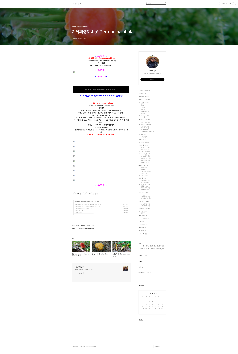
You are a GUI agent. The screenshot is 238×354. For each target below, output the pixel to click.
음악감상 (142, 140)
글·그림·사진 (143, 145)
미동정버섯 (144, 129)
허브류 (143, 113)
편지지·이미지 (145, 189)
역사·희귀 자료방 (146, 199)
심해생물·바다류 (146, 171)
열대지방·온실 (145, 111)
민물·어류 (144, 169)
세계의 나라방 (145, 162)
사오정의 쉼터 (76, 4)
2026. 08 (152, 293)
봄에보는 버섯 (145, 122)
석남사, (140, 246)
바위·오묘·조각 (145, 160)
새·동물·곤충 (143, 165)
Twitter (148, 273)
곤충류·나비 (145, 175)
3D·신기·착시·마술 (146, 155)
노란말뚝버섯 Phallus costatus (82, 208)
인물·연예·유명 (145, 188)
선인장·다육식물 (145, 115)
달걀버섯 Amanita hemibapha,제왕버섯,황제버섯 (86, 204)
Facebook (141, 273)
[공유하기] (80, 193)
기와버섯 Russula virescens (81, 211)
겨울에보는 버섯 (145, 128)
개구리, (147, 249)
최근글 (140, 255)
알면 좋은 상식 (145, 184)
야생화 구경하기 (144, 99)
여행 (143, 213)
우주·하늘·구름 (145, 153)
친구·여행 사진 (144, 201)
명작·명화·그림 (145, 157)
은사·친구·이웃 (145, 204)
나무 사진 (142, 134)
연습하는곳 (142, 227)
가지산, (164, 249)
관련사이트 (157, 346)
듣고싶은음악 (145, 142)
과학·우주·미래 (145, 195)
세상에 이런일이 (146, 182)
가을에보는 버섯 (146, 126)
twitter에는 (143, 234)
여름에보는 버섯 (86, 201)
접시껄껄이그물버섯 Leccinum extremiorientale (86, 206)
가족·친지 (144, 211)
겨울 (143, 109)
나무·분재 (144, 137)
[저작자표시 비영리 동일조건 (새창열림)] (95, 194)
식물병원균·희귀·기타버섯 (148, 131)
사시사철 (144, 117)
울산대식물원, (153, 246)
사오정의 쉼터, (142, 249)
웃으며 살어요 (144, 178)
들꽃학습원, (152, 249)
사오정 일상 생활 (144, 96)
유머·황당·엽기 (145, 180)
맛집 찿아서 (142, 221)
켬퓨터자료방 (143, 216)
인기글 (145, 255)
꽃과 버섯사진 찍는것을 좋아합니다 (83, 269)
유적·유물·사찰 (145, 197)
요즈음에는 (142, 230)
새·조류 (144, 167)
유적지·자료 (143, 192)
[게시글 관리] (83, 193)
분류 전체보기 (144, 90)
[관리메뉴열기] (234, 3)
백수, (144, 246)
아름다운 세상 (145, 149)
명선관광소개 (143, 224)
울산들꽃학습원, (160, 246)
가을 (143, 107)
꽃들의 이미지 (145, 102)
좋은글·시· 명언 (145, 147)
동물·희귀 (144, 173)
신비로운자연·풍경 (146, 151)
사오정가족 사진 (144, 208)
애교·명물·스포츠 (146, 158)
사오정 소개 (142, 93)
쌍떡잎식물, (159, 249)
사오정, (147, 246)
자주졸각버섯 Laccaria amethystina (83, 213)
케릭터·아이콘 (145, 186)
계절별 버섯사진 (78, 201)
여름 (143, 106)
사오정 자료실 (145, 218)
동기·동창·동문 (145, 206)
